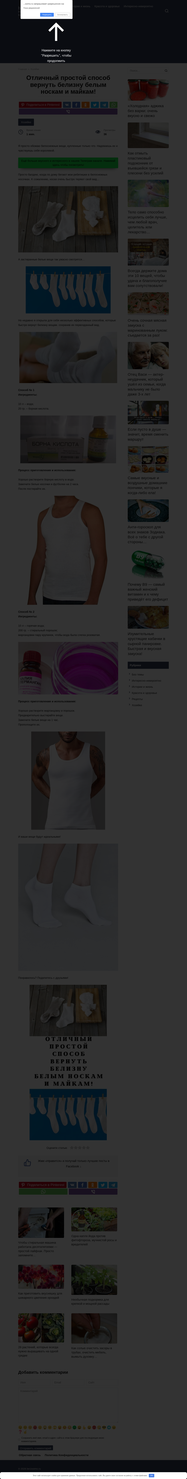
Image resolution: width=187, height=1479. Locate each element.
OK (151, 1475)
